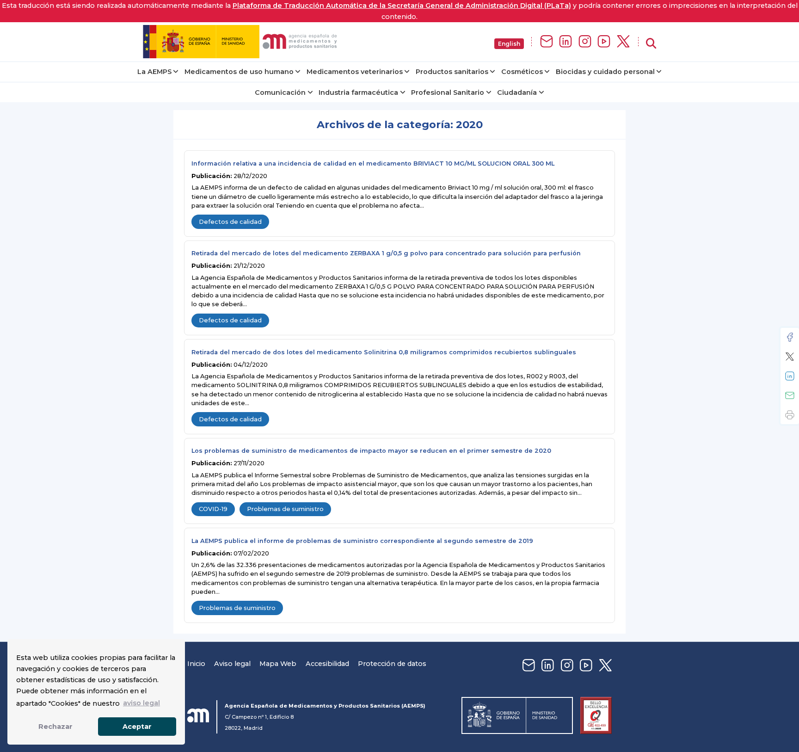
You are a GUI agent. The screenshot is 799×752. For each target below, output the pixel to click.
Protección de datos (392, 664)
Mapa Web (277, 664)
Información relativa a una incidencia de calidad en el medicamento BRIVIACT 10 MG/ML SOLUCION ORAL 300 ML (372, 163)
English (509, 43)
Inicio (196, 664)
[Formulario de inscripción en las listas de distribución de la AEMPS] (546, 42)
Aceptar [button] (137, 726)
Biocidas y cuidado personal (605, 72)
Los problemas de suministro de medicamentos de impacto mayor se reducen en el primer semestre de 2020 (371, 450)
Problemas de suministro (285, 508)
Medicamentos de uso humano (239, 72)
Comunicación (280, 92)
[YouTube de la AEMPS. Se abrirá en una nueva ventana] (603, 42)
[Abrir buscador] (651, 43)
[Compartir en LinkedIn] (790, 376)
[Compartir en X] (790, 356)
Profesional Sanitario (447, 92)
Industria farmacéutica (358, 92)
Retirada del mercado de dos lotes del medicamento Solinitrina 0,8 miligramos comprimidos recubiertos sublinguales (383, 352)
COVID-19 (213, 508)
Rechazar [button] (55, 726)
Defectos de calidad (230, 221)
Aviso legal (232, 664)
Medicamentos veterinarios (355, 72)
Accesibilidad (327, 664)
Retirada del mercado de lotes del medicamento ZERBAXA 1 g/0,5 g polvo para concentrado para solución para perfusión (386, 253)
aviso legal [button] (141, 703)
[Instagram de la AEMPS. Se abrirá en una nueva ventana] (585, 42)
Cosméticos (522, 72)
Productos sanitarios (452, 72)
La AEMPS (154, 72)
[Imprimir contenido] (790, 415)
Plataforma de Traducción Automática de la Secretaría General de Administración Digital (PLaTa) (402, 5)
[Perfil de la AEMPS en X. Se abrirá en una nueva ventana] (623, 42)
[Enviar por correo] (790, 395)
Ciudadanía (517, 92)
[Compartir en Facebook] (790, 337)
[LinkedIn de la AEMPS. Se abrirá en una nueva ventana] (565, 42)
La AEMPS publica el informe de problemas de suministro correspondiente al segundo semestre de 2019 (362, 540)
